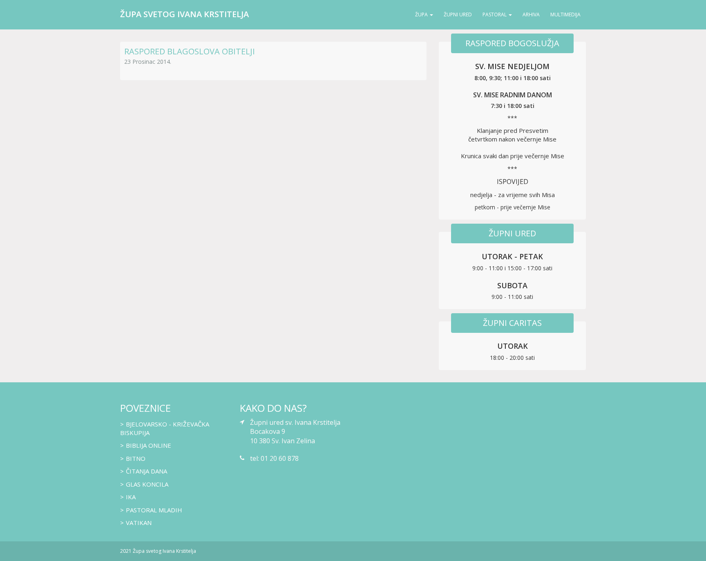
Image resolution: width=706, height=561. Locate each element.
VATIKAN (139, 522)
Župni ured (458, 14)
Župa (421, 14)
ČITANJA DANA (146, 471)
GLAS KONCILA (147, 484)
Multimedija (565, 14)
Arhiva (531, 14)
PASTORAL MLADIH (154, 510)
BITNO (135, 458)
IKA (131, 497)
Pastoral (495, 14)
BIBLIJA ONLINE (148, 445)
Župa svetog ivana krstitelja (184, 14)
